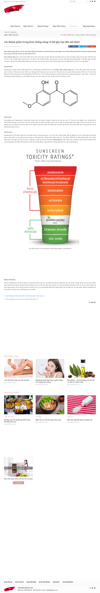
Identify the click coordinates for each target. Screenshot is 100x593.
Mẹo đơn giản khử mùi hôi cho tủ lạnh (18, 479)
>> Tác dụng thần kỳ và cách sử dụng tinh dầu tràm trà (21, 299)
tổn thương (38, 287)
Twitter (82, 46)
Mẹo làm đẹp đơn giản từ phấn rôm (15, 1)
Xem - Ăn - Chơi (9, 416)
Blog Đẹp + (74, 26)
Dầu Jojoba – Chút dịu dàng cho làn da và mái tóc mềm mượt (81, 381)
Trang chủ (7, 32)
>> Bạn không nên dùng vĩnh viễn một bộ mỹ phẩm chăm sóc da (24, 296)
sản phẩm (52, 135)
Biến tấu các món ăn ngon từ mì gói (48, 420)
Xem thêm (18, 483)
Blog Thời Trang (59, 26)
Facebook (73, 46)
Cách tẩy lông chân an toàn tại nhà (16, 380)
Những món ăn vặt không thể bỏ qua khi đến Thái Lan (17, 421)
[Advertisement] (60, 17)
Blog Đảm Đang (89, 26)
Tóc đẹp (63, 35)
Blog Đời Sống (43, 26)
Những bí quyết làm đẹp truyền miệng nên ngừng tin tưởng (49, 381)
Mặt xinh (71, 35)
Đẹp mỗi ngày (91, 35)
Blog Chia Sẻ (28, 26)
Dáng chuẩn (80, 35)
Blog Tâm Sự (15, 26)
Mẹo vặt (70, 416)
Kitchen (38, 416)
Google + (91, 46)
